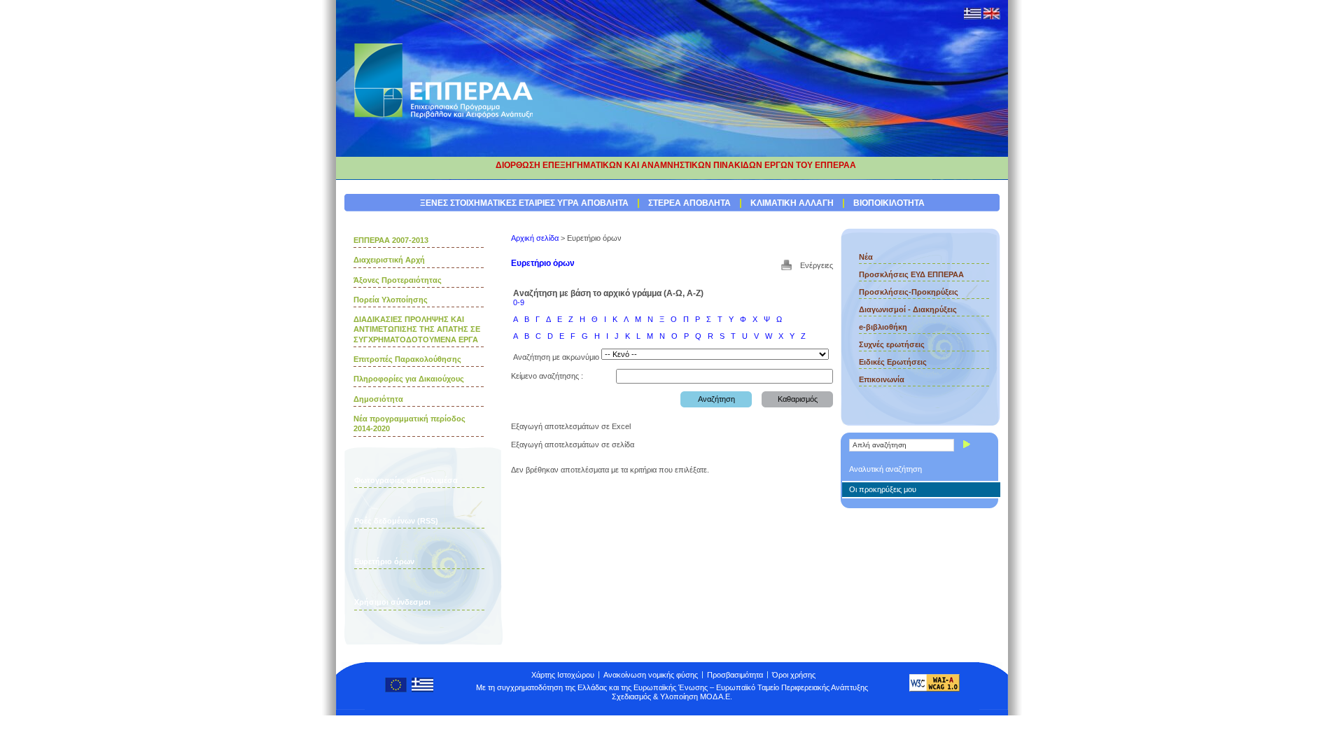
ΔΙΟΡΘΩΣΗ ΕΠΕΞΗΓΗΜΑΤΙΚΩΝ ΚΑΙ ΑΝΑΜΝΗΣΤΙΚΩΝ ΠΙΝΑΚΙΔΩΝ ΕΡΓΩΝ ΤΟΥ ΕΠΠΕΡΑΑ (676, 165)
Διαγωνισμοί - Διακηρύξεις (908, 310)
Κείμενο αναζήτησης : (547, 376)
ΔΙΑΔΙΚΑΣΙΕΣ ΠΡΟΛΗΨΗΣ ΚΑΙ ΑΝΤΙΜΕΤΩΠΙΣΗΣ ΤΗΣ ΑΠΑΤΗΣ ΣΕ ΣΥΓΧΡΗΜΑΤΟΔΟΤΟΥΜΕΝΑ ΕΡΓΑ (417, 329)
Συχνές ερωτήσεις (892, 345)
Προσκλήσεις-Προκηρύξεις (908, 292)
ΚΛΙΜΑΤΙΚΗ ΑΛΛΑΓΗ (792, 203)
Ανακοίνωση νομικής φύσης (650, 675)
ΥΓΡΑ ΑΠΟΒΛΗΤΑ (593, 203)
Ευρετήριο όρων (384, 561)
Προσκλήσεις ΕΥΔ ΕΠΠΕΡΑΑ (911, 275)
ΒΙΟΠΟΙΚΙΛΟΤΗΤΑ (889, 203)
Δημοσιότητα (378, 399)
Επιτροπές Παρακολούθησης (407, 359)
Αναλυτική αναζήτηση (885, 469)
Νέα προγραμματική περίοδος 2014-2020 (409, 423)
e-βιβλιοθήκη (883, 327)
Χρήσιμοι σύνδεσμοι (392, 602)
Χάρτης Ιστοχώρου (562, 675)
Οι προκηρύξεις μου (882, 489)
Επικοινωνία (881, 380)
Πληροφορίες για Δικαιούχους (409, 378)
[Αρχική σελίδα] (444, 117)
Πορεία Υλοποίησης (391, 299)
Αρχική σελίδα (535, 238)
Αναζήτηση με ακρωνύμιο (556, 357)
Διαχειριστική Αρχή (389, 259)
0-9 (518, 302)
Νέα (866, 257)
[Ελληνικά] (972, 17)
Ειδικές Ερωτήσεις (893, 362)
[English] (991, 17)
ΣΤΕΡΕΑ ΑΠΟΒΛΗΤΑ (689, 203)
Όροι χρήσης (794, 675)
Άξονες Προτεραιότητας (398, 280)
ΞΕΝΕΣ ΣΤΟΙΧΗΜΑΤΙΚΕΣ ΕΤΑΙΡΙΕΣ (487, 203)
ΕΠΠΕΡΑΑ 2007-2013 (391, 240)
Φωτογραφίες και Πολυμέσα (406, 480)
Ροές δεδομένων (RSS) (396, 521)
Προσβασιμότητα (735, 675)
